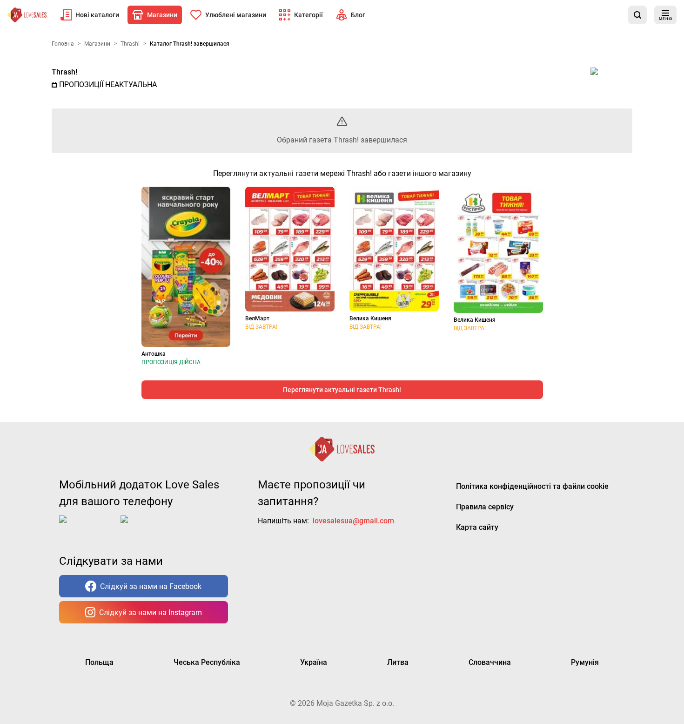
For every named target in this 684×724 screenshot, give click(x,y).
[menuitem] (90, 15)
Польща (99, 662)
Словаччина (490, 662)
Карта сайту (477, 527)
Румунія (585, 662)
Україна (313, 662)
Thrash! (64, 72)
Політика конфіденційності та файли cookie (532, 486)
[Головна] (27, 15)
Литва (398, 662)
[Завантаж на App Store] (88, 526)
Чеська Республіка (207, 662)
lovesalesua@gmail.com (353, 520)
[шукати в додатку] (637, 15)
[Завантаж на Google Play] (149, 526)
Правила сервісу (485, 506)
